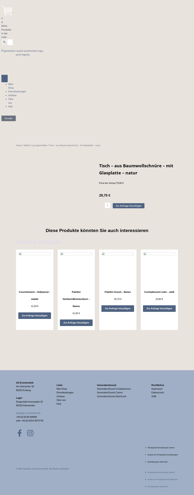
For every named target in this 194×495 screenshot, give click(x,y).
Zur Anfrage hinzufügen (129, 205)
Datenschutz (157, 392)
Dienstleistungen (65, 392)
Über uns (61, 400)
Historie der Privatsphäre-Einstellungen (163, 455)
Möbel (27, 145)
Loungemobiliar (39, 145)
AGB (153, 396)
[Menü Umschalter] (4, 78)
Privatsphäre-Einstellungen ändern (161, 448)
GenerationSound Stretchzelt (111, 396)
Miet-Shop (62, 389)
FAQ (59, 404)
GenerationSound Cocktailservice (114, 389)
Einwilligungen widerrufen (158, 462)
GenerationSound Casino (110, 392)
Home (19, 145)
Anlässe (61, 396)
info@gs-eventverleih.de (28, 413)
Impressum (157, 389)
